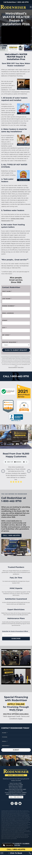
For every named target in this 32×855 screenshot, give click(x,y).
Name (4, 732)
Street (4, 320)
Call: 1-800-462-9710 (11, 535)
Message (6, 745)
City (4, 327)
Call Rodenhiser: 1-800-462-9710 (16, 2)
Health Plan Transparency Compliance (15, 794)
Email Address (8, 313)
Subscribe (16, 638)
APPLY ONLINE (16, 704)
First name (7, 291)
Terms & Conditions (12, 367)
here (24, 125)
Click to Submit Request (16, 350)
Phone (4, 737)
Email (5, 741)
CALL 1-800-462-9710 (16, 376)
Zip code (6, 335)
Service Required (9, 342)
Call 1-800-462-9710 (16, 797)
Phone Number (8, 306)
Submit (16, 750)
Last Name (6, 298)
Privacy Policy (21, 367)
